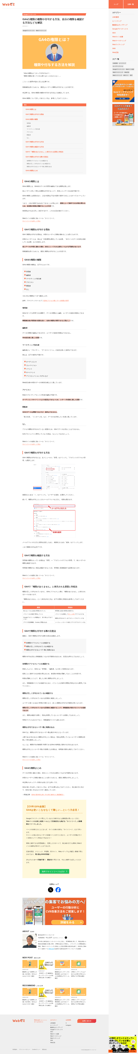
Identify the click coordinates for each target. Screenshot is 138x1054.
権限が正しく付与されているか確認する (38, 163)
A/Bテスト (126, 75)
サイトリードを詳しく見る (31, 221)
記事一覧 (131, 4)
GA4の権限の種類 (32, 119)
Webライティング (118, 44)
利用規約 (15, 1049)
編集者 (29, 126)
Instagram (68, 1025)
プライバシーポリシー (24, 1049)
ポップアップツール (118, 66)
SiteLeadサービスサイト (40, 1021)
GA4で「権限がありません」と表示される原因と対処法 (44, 152)
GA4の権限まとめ (32, 170)
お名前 (112, 998)
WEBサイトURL (115, 1034)
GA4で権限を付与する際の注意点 (37, 157)
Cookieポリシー (36, 1049)
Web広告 (115, 52)
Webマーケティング (119, 40)
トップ (116, 4)
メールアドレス (115, 1016)
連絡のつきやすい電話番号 (118, 1007)
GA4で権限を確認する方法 (35, 147)
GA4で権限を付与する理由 (35, 114)
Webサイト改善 (117, 37)
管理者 (29, 123)
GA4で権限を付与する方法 (35, 142)
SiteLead (51, 949)
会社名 (112, 1025)
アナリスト (30, 132)
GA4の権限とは (31, 109)
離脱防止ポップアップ (119, 25)
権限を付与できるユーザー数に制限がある (39, 166)
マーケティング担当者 (33, 129)
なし (28, 138)
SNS (114, 48)
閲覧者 (29, 135)
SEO (114, 33)
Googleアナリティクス (120, 29)
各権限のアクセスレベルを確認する (37, 161)
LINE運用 (115, 17)
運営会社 (44, 1049)
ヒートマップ (116, 21)
